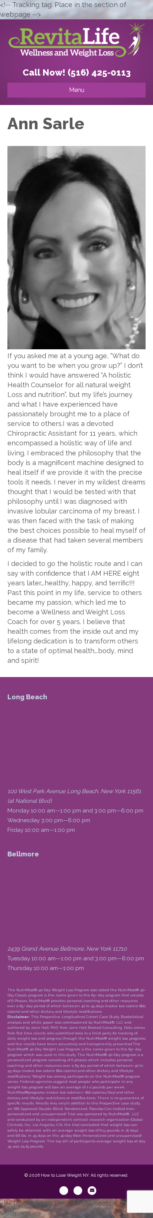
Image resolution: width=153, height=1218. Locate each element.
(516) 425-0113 (99, 72)
